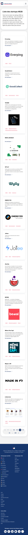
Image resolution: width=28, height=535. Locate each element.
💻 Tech (2, 478)
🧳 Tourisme (3, 467)
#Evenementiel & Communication (11, 130)
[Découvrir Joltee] (14, 248)
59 (17, 429)
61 (23, 429)
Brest (2, 499)
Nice (16, 464)
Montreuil (3, 504)
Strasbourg (17, 470)
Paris (16, 458)
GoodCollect (8, 71)
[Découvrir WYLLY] (14, 184)
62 (9, 432)
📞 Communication (5, 471)
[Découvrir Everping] (14, 55)
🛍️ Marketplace (4, 476)
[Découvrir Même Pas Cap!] (14, 347)
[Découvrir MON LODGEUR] (14, 151)
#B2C (10, 159)
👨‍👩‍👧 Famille (3, 463)
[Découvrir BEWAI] (14, 314)
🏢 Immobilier (3, 485)
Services (2, 513)
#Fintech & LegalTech (16, 256)
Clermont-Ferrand (4, 497)
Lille (2, 492)
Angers (2, 495)
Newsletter (3, 514)
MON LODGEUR (9, 137)
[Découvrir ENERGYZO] (14, 217)
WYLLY (7, 167)
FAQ (2, 523)
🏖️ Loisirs (3, 482)
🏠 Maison (3, 484)
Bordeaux (17, 471)
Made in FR (8, 363)
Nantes (16, 466)
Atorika (7, 264)
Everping (7, 39)
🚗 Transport (3, 469)
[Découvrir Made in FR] (14, 381)
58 (14, 429)
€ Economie (3, 465)
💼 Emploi (3, 461)
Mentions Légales (4, 520)
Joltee (7, 233)
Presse (2, 518)
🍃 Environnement (4, 474)
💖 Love (2, 458)
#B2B (6, 63)
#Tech (10, 63)
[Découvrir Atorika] (14, 281)
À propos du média (4, 516)
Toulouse (17, 463)
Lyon (16, 461)
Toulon (2, 494)
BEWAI (7, 297)
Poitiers (2, 506)
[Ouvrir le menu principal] (25, 3)
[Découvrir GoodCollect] (14, 87)
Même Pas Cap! (9, 330)
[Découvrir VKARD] (14, 120)
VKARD (7, 103)
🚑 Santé (3, 480)
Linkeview (8, 397)
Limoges (2, 501)
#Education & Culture (16, 289)
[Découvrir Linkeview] (14, 413)
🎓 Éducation (3, 472)
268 (15, 432)
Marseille (17, 459)
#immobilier (14, 159)
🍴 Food (2, 459)
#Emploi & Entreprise (12, 128)
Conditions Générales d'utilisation (7, 521)
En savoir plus (8, 45)
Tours (2, 502)
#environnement (12, 95)
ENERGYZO (8, 200)
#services (14, 192)
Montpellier (17, 468)
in (5, 531)
